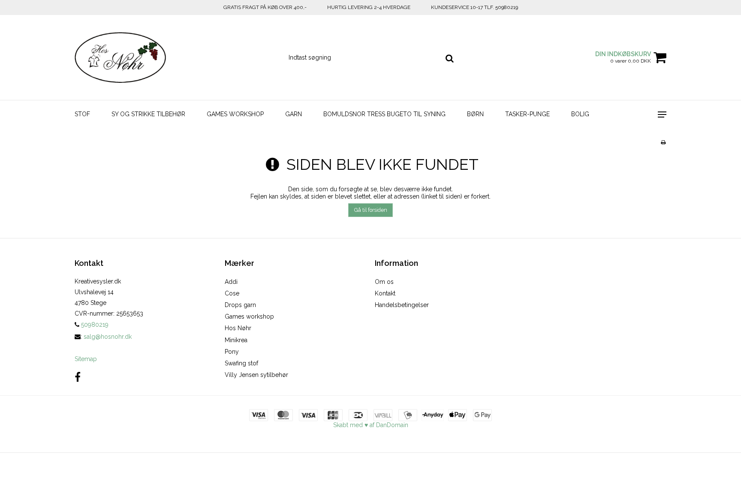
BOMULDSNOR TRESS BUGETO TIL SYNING (384, 114)
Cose (232, 293)
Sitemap (86, 358)
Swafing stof (241, 363)
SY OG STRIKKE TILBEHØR (148, 114)
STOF (82, 114)
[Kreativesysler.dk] (120, 57)
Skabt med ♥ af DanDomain (370, 425)
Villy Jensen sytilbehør (256, 374)
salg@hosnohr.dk (108, 336)
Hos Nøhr (238, 328)
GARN (293, 114)
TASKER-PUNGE (527, 114)
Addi (231, 281)
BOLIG (580, 114)
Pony (232, 351)
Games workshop (249, 316)
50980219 (93, 324)
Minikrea (236, 340)
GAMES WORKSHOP (235, 114)
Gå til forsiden (370, 210)
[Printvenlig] (663, 142)
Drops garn (240, 304)
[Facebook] (78, 377)
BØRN (475, 114)
